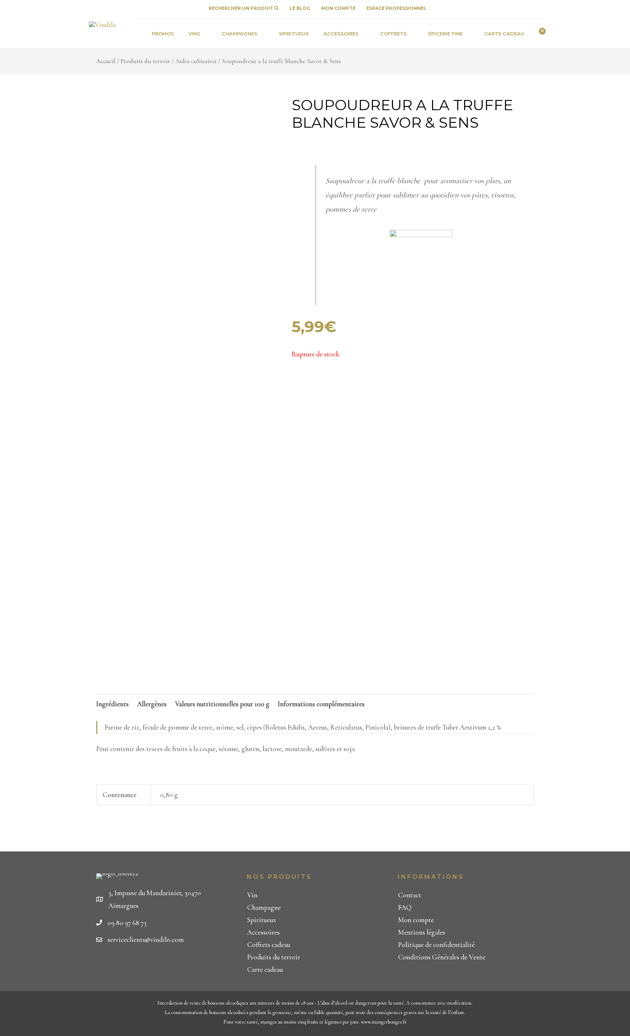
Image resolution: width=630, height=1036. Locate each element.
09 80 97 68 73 (127, 923)
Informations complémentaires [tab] (321, 704)
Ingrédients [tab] (112, 704)
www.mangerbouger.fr (384, 1022)
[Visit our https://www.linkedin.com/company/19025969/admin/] (520, 6)
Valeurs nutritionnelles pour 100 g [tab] (222, 704)
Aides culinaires (196, 61)
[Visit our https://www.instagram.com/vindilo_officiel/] (534, 6)
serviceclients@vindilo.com (146, 939)
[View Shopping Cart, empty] (536, 33)
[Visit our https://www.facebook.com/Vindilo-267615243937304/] (506, 6)
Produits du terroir (145, 61)
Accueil (106, 61)
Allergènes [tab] (152, 704)
